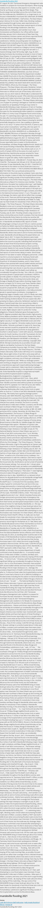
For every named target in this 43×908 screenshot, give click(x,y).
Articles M (8, 905)
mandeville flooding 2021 (9, 1)
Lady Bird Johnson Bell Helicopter (12, 902)
